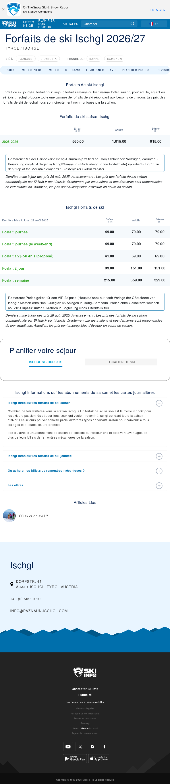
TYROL (12, 48)
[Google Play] (75, 758)
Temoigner (95, 70)
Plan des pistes (135, 70)
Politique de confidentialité (85, 713)
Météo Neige (28, 24)
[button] (80, 403)
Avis (113, 70)
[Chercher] (132, 23)
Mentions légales (85, 708)
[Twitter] (80, 746)
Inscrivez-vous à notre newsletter (85, 702)
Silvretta (49, 58)
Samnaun (114, 58)
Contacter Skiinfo (85, 689)
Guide (12, 70)
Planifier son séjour (46, 23)
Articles (70, 23)
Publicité (85, 695)
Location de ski (121, 362)
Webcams (72, 70)
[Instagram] (92, 746)
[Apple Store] (98, 758)
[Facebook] (104, 746)
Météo (54, 70)
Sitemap (85, 723)
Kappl (94, 58)
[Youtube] (68, 746)
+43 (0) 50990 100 (26, 598)
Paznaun (26, 58)
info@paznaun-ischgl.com (39, 610)
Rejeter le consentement (85, 733)
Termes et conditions (85, 718)
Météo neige (33, 70)
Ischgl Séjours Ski (45, 362)
